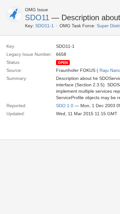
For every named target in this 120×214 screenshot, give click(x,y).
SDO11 (37, 17)
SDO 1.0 (64, 105)
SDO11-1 (44, 25)
